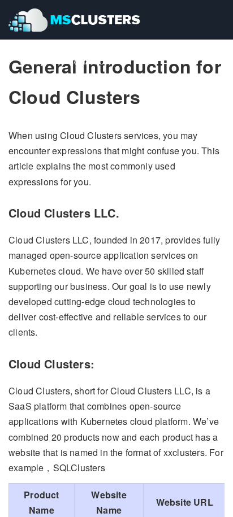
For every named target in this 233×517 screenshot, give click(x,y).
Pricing (32, 61)
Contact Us (88, 61)
